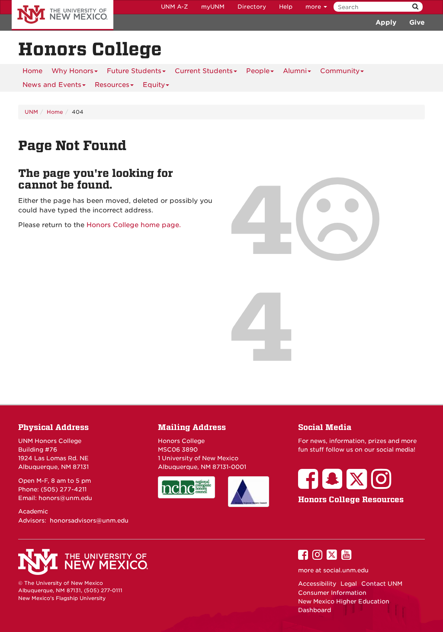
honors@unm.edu (65, 497)
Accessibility (317, 583)
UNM (31, 112)
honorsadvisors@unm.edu (89, 520)
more (314, 6)
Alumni (295, 71)
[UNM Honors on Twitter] (359, 484)
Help (285, 6)
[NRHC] (256, 491)
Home (32, 71)
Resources (112, 85)
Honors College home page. (134, 225)
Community (340, 71)
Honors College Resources (351, 499)
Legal (348, 583)
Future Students (134, 71)
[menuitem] (32, 71)
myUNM (213, 6)
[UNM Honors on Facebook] (310, 484)
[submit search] (415, 7)
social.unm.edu (346, 570)
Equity (154, 85)
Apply (386, 22)
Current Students (204, 71)
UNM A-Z (174, 6)
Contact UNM (381, 583)
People (258, 71)
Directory (252, 6)
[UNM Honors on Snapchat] (334, 484)
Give (417, 22)
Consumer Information (332, 592)
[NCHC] (186, 487)
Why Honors (72, 71)
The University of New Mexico (62, 15)
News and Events (51, 85)
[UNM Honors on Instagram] (383, 484)
